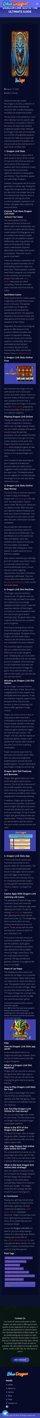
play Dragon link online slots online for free (19, 1284)
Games (11, 1392)
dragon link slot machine (15, 1261)
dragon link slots (12, 1265)
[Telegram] (5, 1413)
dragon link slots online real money (20, 1276)
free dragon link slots (14, 1279)
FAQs (10, 1399)
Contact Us (12, 1403)
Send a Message (20, 1360)
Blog (10, 1396)
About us (11, 1388)
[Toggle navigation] (37, 3)
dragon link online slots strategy (19, 1258)
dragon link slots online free (17, 1272)
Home (10, 1385)
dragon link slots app (14, 1268)
